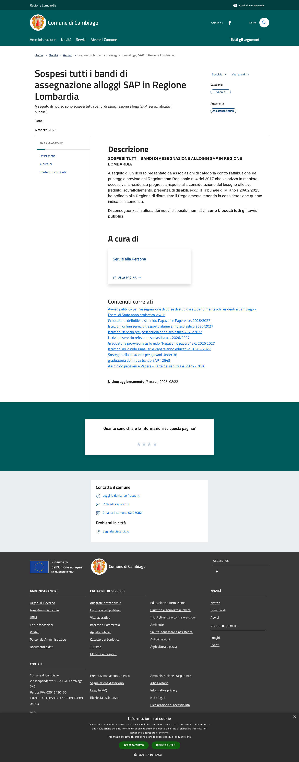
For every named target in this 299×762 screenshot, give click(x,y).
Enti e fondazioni (41, 624)
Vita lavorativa (100, 617)
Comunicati (218, 610)
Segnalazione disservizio (107, 682)
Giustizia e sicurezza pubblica (170, 609)
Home (39, 55)
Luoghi (215, 637)
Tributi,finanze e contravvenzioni (173, 617)
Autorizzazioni (160, 639)
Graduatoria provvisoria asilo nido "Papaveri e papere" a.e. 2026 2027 (161, 343)
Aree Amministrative (44, 610)
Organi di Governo (42, 602)
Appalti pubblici (100, 632)
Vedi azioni (238, 74)
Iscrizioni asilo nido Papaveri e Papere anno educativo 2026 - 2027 (159, 349)
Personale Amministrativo (48, 639)
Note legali (157, 697)
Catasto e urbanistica (104, 639)
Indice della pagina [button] (51, 143)
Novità (53, 55)
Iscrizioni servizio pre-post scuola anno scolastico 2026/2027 (155, 332)
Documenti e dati (41, 646)
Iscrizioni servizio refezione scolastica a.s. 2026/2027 (149, 337)
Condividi (218, 74)
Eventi (215, 644)
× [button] (294, 716)
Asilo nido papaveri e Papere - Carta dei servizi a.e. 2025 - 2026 (156, 366)
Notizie (215, 602)
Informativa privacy (163, 690)
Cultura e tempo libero (105, 610)
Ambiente (157, 624)
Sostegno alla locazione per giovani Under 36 (142, 354)
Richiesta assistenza (104, 697)
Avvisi (67, 55)
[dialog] (149, 737)
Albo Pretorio (159, 682)
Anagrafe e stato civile (105, 602)
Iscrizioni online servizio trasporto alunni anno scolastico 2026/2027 (160, 326)
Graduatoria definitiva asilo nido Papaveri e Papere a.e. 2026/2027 (159, 320)
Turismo (95, 646)
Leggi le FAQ (98, 690)
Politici (34, 632)
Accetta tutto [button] (133, 745)
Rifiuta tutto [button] (166, 745)
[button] (149, 754)
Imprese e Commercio (105, 624)
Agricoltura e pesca (163, 646)
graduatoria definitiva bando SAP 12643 (139, 360)
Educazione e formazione (167, 602)
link (189, 736)
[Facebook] (228, 22)
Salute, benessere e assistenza (171, 631)
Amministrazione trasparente (170, 675)
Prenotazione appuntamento (110, 675)
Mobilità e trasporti (103, 654)
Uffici (33, 617)
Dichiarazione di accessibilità (170, 704)
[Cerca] (264, 22)
